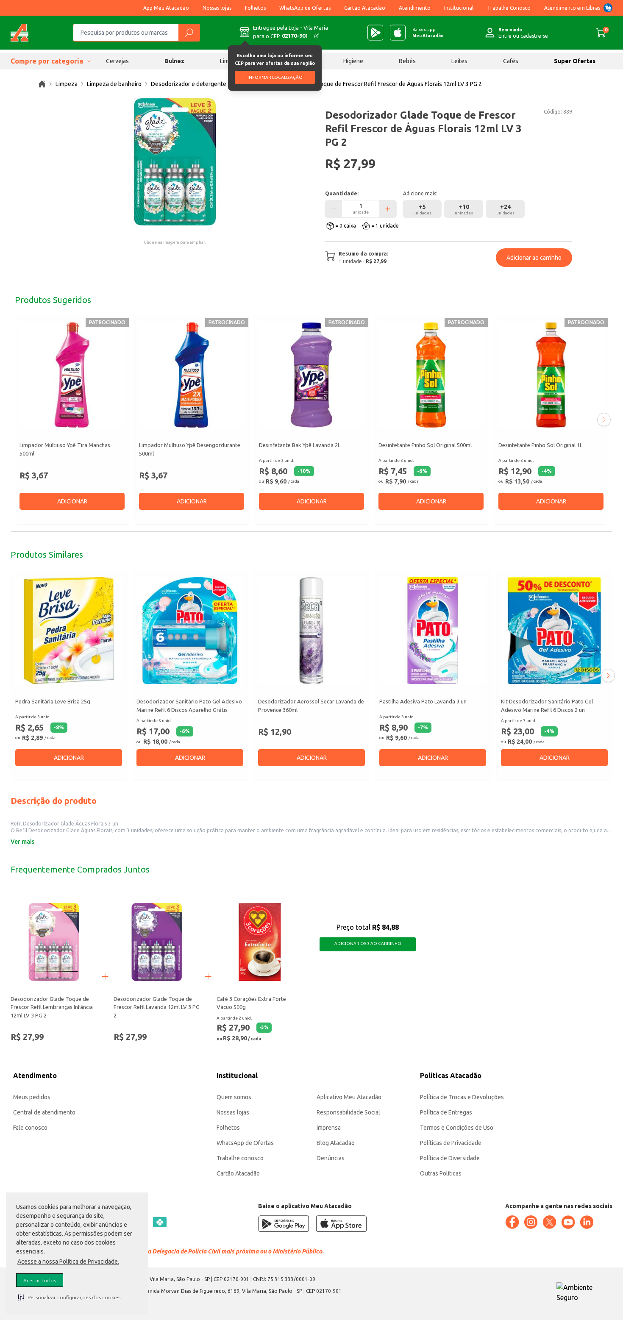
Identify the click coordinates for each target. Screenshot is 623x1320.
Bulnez (174, 61)
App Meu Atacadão (166, 8)
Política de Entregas (446, 1112)
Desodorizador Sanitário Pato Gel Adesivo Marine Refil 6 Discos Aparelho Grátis (189, 706)
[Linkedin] (586, 1222)
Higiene (353, 61)
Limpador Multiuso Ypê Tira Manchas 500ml (64, 449)
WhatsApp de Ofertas (305, 8)
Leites (459, 61)
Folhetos (255, 8)
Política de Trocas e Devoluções (462, 1097)
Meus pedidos (31, 1097)
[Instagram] (530, 1222)
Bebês (407, 61)
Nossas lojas (217, 8)
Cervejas (117, 61)
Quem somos (234, 1097)
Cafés (510, 61)
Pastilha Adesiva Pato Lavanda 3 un (423, 702)
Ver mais (22, 841)
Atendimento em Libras (572, 8)
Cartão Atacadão (364, 8)
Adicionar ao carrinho (534, 257)
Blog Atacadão (336, 1142)
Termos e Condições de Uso (456, 1127)
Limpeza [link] (67, 84)
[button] (69, 1297)
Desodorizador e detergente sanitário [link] (200, 84)
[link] (42, 84)
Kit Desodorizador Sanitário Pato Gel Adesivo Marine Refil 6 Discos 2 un (547, 706)
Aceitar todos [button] (39, 1280)
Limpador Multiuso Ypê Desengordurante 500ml (189, 449)
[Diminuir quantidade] (333, 208)
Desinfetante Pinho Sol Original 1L (540, 445)
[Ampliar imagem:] (174, 161)
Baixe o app (428, 32)
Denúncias (331, 1158)
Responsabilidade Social (348, 1112)
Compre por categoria (47, 61)
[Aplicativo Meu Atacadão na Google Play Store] (375, 33)
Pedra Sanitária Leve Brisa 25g (52, 702)
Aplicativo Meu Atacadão (349, 1097)
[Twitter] (549, 1222)
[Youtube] (568, 1222)
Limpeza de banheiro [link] (114, 84)
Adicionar (72, 501)
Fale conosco (30, 1127)
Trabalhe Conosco (509, 8)
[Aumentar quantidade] (387, 208)
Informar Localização (275, 77)
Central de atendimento (44, 1112)
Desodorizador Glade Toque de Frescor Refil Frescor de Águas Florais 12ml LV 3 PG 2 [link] (370, 84)
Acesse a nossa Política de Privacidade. (68, 1261)
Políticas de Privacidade (450, 1142)
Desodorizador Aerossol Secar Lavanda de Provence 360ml (311, 706)
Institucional (458, 8)
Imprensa (329, 1127)
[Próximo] (604, 419)
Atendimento (415, 8)
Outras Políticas (441, 1173)
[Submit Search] (189, 32)
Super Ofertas (574, 61)
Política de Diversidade (450, 1158)
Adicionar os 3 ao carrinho (367, 943)
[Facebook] (512, 1222)
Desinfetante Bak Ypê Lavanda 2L (299, 445)
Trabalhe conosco (240, 1158)
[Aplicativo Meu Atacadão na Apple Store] (398, 33)
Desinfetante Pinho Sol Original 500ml (425, 445)
